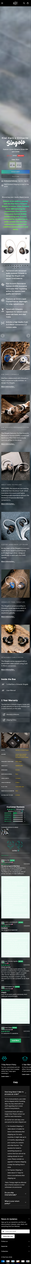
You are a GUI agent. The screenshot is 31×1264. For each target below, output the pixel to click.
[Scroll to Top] (28, 1255)
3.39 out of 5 (20, 809)
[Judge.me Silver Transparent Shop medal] (19, 844)
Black (12, 165)
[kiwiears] (15, 3)
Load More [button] (15, 1040)
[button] (28, 3)
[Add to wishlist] (26, 238)
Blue (19, 165)
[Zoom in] (26, 260)
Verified (14, 850)
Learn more (5, 1076)
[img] (5, 864)
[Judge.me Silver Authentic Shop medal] (10, 844)
